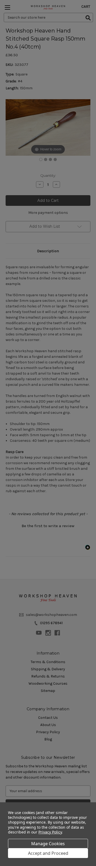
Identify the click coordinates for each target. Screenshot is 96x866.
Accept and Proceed (48, 853)
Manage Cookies (48, 844)
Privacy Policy (50, 832)
